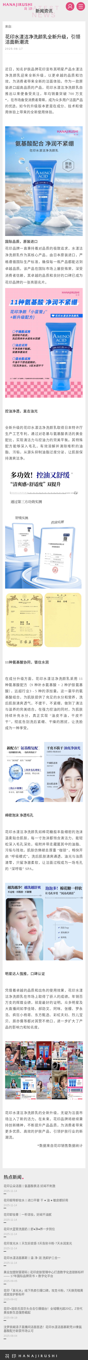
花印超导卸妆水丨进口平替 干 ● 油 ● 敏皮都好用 (36, 1203)
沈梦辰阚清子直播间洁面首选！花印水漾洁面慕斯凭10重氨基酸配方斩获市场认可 (43, 1331)
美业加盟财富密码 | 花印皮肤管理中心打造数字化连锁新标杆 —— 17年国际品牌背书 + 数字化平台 (44, 1276)
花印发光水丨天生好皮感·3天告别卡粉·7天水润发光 (38, 1246)
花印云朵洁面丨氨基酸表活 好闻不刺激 (29, 1188)
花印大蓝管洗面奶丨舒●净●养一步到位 (29, 1231)
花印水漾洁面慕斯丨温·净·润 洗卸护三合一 (32, 1260)
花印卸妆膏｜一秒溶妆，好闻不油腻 (27, 1217)
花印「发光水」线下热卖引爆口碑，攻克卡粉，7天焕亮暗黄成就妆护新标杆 (43, 1295)
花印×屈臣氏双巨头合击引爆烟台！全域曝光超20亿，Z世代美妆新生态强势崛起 (43, 1313)
